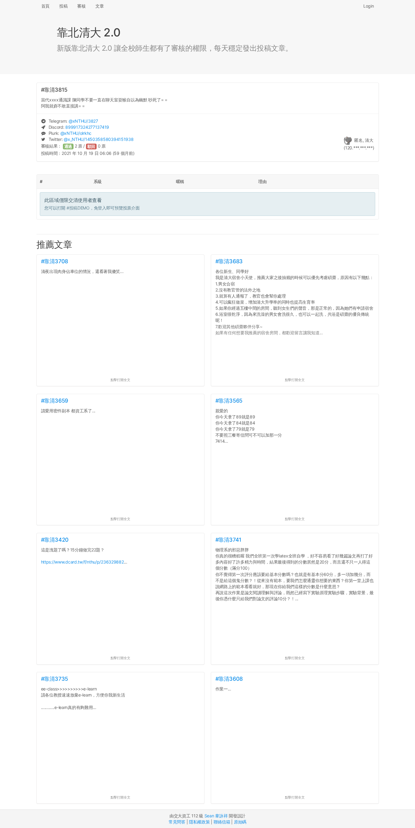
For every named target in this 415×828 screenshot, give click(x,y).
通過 (68, 146)
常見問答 (177, 821)
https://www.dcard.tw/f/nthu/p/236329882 (82, 561)
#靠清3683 (229, 261)
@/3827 (83, 121)
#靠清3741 (228, 540)
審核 (81, 6)
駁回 (91, 146)
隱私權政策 (199, 821)
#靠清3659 (54, 400)
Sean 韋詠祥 (216, 815)
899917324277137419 (87, 127)
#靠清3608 (229, 679)
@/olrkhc (75, 133)
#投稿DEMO (78, 207)
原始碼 (240, 821)
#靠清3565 (228, 400)
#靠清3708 (54, 261)
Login (368, 6)
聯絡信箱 (222, 821)
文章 (99, 6)
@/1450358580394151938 (98, 139)
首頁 (45, 6)
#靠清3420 (55, 540)
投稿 (63, 6)
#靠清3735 (54, 679)
